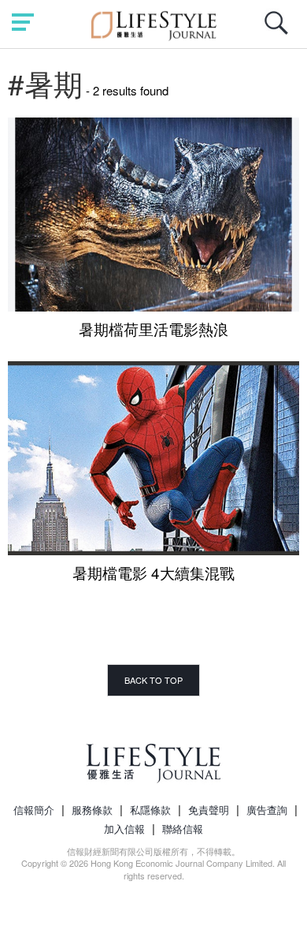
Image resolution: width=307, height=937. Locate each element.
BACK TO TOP (153, 680)
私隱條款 (150, 809)
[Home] (154, 23)
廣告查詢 (266, 809)
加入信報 (124, 828)
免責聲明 (208, 809)
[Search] (280, 31)
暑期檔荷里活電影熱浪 (153, 328)
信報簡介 (33, 809)
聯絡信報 (182, 828)
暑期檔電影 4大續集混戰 (153, 572)
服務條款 (92, 809)
